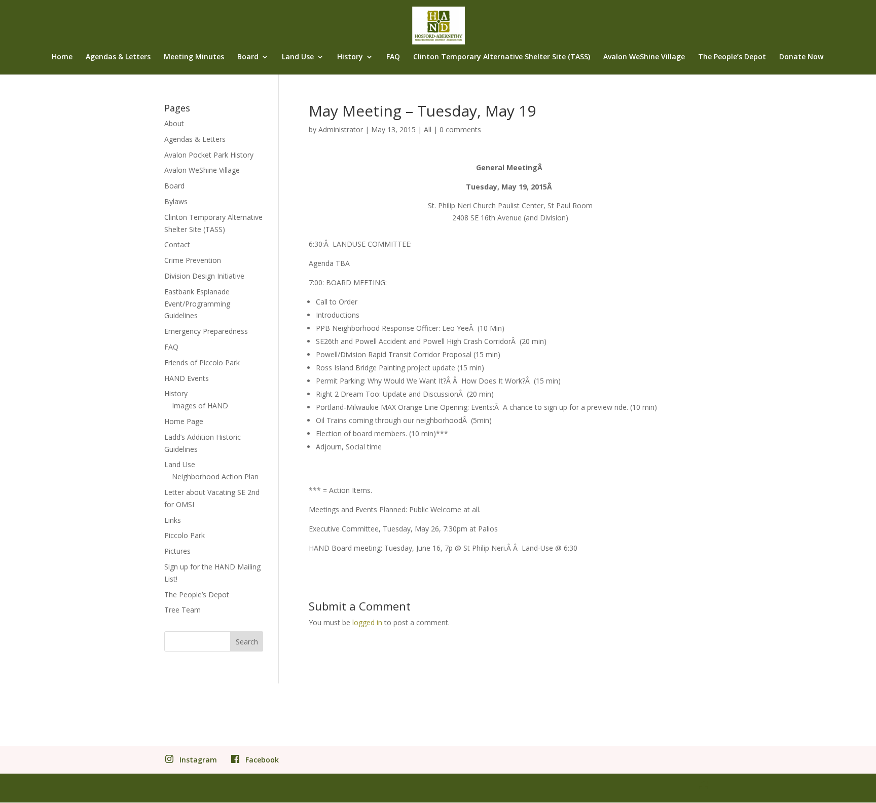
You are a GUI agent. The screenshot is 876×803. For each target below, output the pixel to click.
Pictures (177, 551)
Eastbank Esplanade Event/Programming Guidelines (197, 304)
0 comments (460, 129)
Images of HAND (200, 405)
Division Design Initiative (204, 276)
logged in (367, 622)
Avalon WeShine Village (644, 57)
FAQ (393, 57)
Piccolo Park (184, 535)
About (174, 123)
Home (62, 57)
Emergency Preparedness (206, 331)
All (427, 129)
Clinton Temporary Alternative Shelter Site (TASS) (501, 57)
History (350, 57)
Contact (177, 244)
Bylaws (176, 201)
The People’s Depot (732, 57)
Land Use (298, 57)
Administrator (340, 129)
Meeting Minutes (194, 57)
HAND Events (186, 378)
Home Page (183, 421)
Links (172, 520)
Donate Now (801, 57)
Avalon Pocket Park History (208, 155)
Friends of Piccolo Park (202, 362)
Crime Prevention (192, 260)
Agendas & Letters (118, 57)
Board (248, 57)
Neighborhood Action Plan (215, 476)
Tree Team (182, 610)
